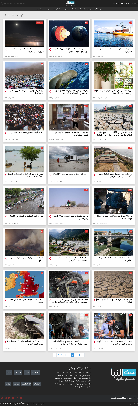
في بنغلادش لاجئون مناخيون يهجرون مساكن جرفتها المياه (114, 217)
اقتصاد (74, 9)
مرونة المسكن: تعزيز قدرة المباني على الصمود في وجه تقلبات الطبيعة (113, 92)
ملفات (40, 9)
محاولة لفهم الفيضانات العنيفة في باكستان (26, 216)
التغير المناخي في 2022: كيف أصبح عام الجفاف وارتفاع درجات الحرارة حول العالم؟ (114, 134)
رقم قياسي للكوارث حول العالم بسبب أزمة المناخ (26, 259)
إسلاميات (82, 9)
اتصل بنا (116, 3)
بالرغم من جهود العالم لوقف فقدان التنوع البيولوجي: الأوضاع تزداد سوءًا (71, 92)
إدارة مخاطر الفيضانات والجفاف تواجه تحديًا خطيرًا (113, 301)
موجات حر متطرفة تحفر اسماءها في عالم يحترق (26, 301)
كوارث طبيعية (14, 16)
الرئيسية (135, 3)
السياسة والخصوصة (133, 404)
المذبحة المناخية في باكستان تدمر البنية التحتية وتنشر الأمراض (72, 259)
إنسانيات (65, 9)
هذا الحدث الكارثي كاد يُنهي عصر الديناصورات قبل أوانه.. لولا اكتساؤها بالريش (69, 301)
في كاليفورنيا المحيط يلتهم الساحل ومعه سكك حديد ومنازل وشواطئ (115, 175)
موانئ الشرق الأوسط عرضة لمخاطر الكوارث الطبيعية (114, 50)
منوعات (47, 9)
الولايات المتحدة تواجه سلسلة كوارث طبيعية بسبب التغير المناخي (25, 342)
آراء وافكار (98, 9)
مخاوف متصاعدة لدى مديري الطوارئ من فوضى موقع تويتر (71, 134)
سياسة (90, 9)
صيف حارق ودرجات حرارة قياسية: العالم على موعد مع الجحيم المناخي (113, 342)
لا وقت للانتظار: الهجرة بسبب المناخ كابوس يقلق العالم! (70, 217)
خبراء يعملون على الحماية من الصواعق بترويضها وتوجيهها (28, 50)
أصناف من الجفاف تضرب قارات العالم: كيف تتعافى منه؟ (114, 259)
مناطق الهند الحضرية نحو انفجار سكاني (27, 132)
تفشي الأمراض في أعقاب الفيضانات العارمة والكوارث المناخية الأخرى (26, 175)
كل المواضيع (125, 3)
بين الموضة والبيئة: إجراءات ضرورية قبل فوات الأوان (27, 92)
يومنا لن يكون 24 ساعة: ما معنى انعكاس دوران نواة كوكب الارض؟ (71, 50)
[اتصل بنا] (24, 4)
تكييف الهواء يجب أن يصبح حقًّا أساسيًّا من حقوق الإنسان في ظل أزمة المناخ (70, 342)
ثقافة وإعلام (56, 9)
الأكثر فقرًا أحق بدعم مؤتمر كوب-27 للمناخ (70, 174)
